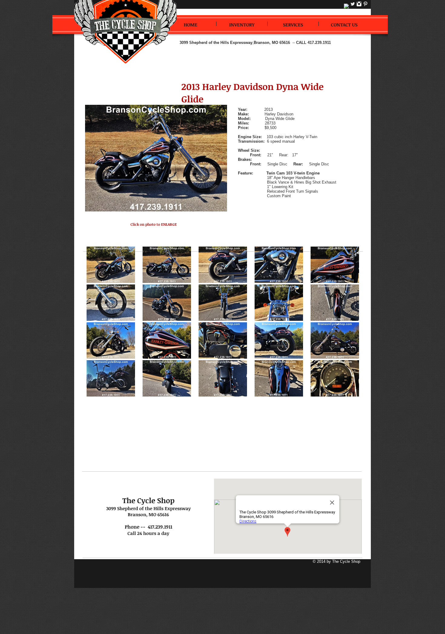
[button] (111, 265)
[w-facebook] (346, 6)
